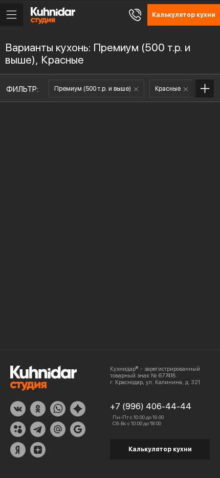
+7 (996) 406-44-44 (150, 406)
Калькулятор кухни (160, 449)
